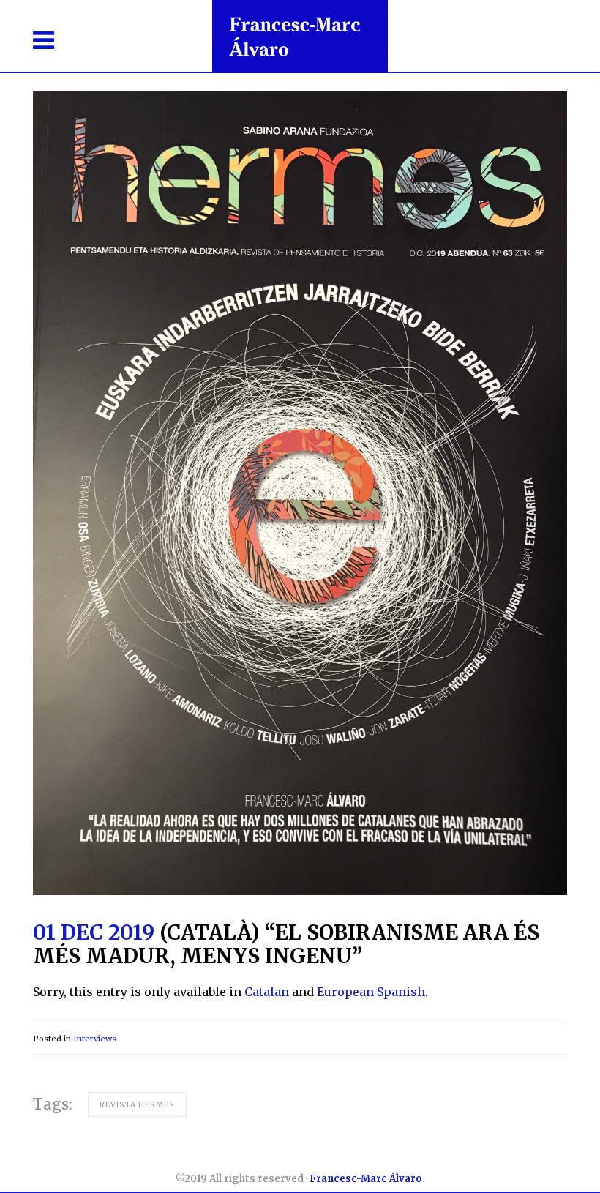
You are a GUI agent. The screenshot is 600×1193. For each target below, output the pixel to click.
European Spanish (371, 991)
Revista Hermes (137, 1105)
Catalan (266, 991)
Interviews (94, 1038)
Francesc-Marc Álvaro (366, 1179)
